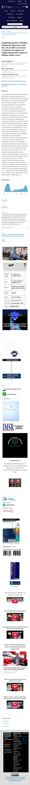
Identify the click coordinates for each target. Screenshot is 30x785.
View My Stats (15, 586)
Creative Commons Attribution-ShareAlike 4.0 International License (15, 778)
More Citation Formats (8, 227)
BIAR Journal (11, 1)
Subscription (19, 14)
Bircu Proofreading (12, 20)
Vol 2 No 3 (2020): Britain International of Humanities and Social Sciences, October (15, 33)
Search (15, 27)
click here (14, 547)
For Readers (5, 721)
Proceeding (11, 17)
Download (10, 14)
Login (25, 1)
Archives (19, 17)
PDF (5, 200)
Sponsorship (21, 11)
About (21, 20)
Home (6, 11)
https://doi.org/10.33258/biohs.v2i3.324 (15, 81)
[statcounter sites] (15, 584)
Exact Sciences (24, 742)
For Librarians (5, 726)
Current (13, 11)
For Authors (5, 723)
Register (20, 1)
